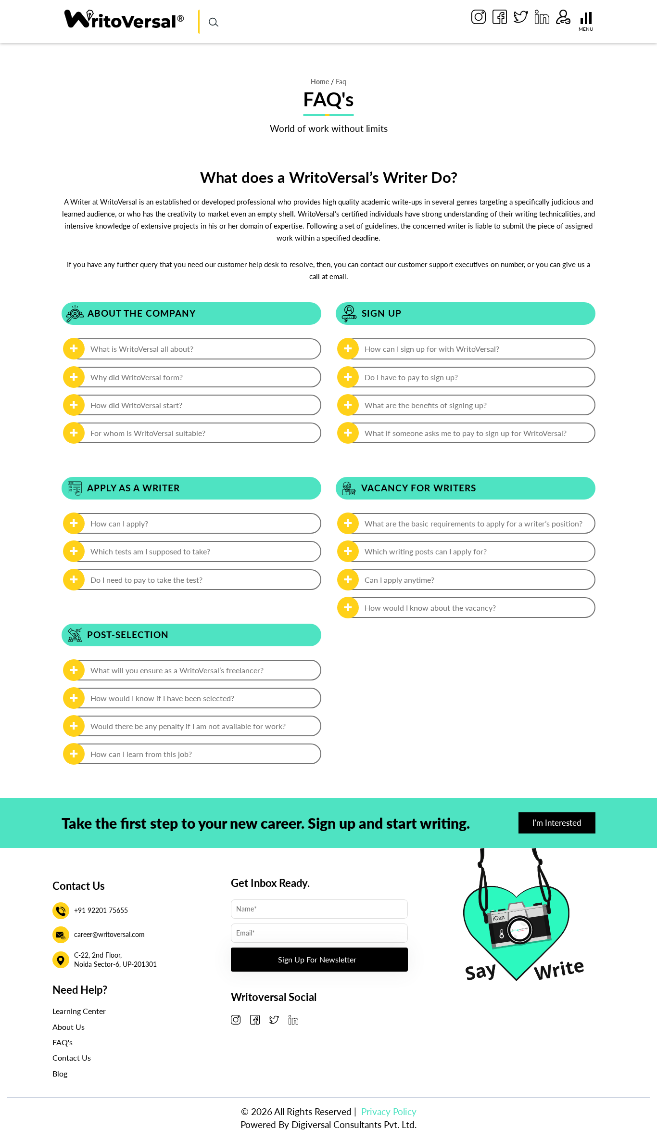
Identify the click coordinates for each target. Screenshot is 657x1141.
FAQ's (62, 1042)
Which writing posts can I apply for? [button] (426, 551)
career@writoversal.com (109, 934)
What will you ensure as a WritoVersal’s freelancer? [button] (177, 670)
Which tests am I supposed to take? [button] (150, 551)
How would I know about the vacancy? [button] (430, 607)
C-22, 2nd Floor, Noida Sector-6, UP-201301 (115, 960)
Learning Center (79, 1010)
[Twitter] (521, 17)
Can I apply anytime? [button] (399, 579)
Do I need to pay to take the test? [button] (146, 579)
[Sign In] (563, 17)
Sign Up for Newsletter (317, 959)
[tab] (195, 348)
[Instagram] (478, 17)
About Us (68, 1026)
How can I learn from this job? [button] (141, 753)
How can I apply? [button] (119, 523)
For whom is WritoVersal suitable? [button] (147, 432)
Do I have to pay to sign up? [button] (411, 377)
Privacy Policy (389, 1111)
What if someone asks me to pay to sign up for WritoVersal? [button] (466, 432)
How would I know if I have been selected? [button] (162, 698)
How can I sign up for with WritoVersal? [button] (432, 348)
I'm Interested (556, 823)
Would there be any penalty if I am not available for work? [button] (188, 726)
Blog (59, 1073)
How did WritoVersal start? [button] (136, 405)
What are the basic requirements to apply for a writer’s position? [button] (473, 523)
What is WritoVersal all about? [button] (141, 348)
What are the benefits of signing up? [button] (426, 405)
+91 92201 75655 (101, 910)
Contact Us (71, 1057)
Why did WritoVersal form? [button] (136, 377)
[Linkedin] (542, 17)
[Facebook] (500, 17)
